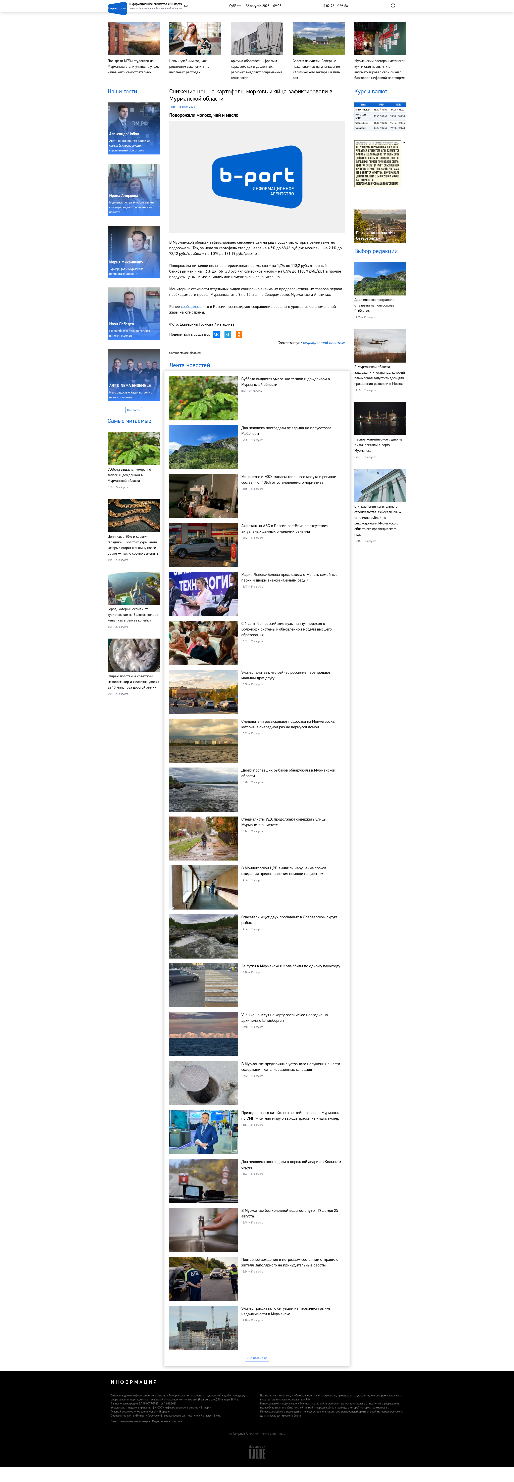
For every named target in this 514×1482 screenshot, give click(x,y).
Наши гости (122, 91)
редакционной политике (324, 342)
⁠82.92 (328, 6)
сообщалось (191, 306)
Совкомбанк (361, 123)
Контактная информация (135, 1421)
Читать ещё (259, 1358)
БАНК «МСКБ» (362, 109)
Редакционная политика (167, 1421)
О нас (114, 1421)
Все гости (133, 410)
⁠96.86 (342, 6)
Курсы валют (370, 91)
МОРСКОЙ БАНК (360, 116)
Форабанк (360, 128)
